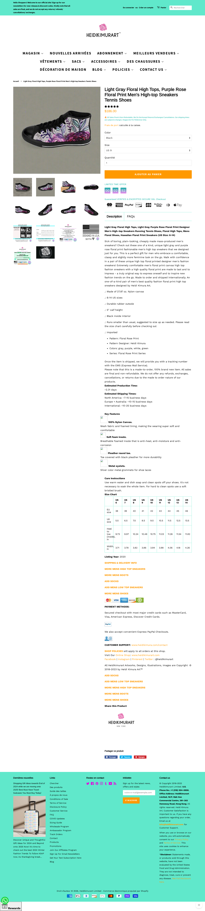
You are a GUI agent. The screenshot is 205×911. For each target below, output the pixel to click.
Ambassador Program (60, 830)
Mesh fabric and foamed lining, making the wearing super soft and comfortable (139, 428)
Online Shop (123, 655)
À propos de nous (58, 795)
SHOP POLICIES (114, 651)
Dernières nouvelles (23, 778)
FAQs (131, 216)
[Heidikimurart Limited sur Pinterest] (96, 784)
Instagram (124, 659)
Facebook (110, 659)
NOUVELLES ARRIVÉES (70, 53)
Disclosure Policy (58, 807)
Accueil (16, 81)
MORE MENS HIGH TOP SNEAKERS (125, 687)
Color (108, 132)
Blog (98, 69)
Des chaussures (144, 61)
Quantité (110, 157)
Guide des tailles (58, 791)
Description (114, 216)
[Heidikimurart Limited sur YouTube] (110, 784)
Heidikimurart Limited (90, 891)
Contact (54, 838)
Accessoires (104, 61)
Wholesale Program (59, 826)
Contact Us (152, 69)
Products (54, 842)
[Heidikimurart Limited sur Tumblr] (105, 784)
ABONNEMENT (111, 53)
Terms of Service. (172, 843)
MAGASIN (32, 53)
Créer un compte (146, 7)
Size (107, 145)
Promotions (55, 846)
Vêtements (51, 61)
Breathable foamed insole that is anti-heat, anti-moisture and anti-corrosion (140, 443)
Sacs (77, 61)
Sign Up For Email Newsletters (65, 854)
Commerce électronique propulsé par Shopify (125, 891)
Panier (163, 7)
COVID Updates (57, 818)
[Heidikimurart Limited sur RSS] (114, 784)
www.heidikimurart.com (146, 655)
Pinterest (137, 659)
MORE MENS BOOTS (116, 693)
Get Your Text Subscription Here (65, 858)
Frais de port (112, 125)
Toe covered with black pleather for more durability (130, 457)
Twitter (149, 659)
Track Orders (56, 834)
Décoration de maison (63, 69)
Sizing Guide (56, 822)
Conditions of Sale (59, 799)
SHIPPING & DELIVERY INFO (121, 562)
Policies (121, 69)
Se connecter (128, 7)
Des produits (56, 787)
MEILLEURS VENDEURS (155, 53)
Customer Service (58, 811)
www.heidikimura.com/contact (149, 645)
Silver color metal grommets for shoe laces (125, 470)
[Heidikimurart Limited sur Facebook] (92, 784)
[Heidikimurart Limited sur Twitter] (87, 784)
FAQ (52, 815)
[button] (112, 106)
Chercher (54, 783)
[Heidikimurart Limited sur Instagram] (101, 784)
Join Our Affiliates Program (63, 850)
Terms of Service (58, 803)
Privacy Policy (181, 839)
